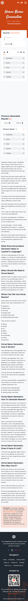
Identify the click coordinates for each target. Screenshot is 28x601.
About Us (6, 562)
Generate (7, 44)
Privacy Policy (20, 559)
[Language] (22, 3)
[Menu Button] (25, 2)
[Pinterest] (19, 550)
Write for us (8, 565)
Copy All (6, 123)
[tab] (4, 53)
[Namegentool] (2, 3)
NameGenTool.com (10, 512)
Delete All (18, 123)
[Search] (18, 3)
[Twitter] (12, 550)
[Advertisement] (14, 96)
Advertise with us (18, 565)
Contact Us (14, 562)
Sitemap (21, 562)
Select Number (7, 37)
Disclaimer (11, 559)
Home (5, 559)
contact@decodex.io (14, 593)
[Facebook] (8, 550)
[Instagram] (16, 550)
